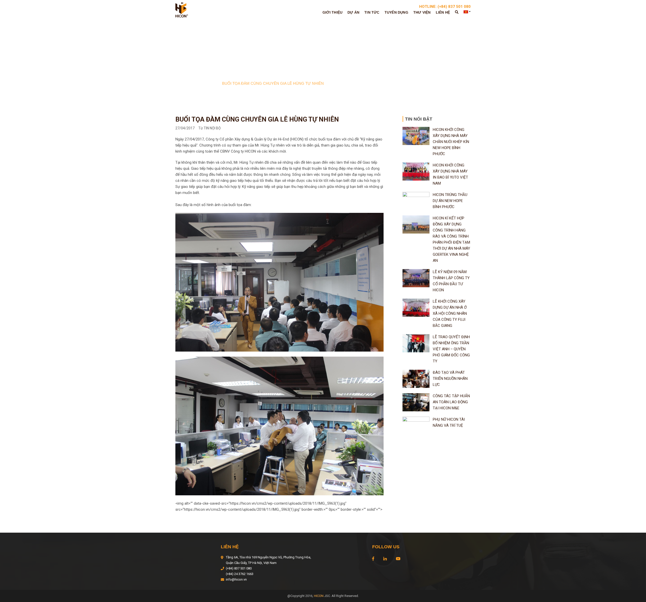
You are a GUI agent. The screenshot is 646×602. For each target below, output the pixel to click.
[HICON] (181, 10)
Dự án (353, 12)
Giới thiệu (332, 12)
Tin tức (371, 12)
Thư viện (422, 12)
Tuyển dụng (396, 12)
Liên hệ (443, 12)
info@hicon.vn (236, 579)
